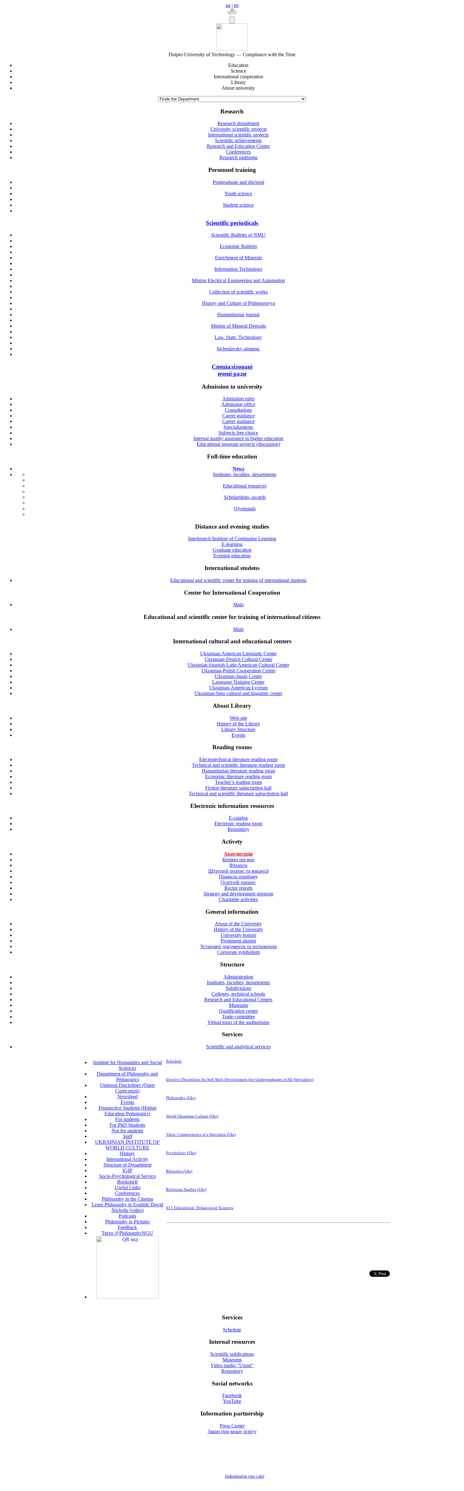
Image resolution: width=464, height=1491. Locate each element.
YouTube (232, 1401)
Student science (238, 205)
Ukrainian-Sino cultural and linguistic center (238, 693)
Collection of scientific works (238, 291)
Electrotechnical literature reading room (238, 759)
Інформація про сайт (245, 1476)
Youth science (238, 193)
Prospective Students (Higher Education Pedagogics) (127, 1110)
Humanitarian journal (238, 314)
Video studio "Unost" (232, 1365)
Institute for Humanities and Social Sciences (127, 1065)
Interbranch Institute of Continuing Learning (232, 538)
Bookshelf (127, 1182)
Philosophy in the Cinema (127, 1199)
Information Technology (238, 269)
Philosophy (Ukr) (180, 1097)
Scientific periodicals (232, 223)
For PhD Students (127, 1125)
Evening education (232, 555)
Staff (127, 1136)
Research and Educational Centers (238, 999)
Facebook (232, 1395)
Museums (238, 1005)
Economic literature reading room (238, 776)
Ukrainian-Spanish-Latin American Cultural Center (238, 665)
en (236, 5)
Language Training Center (238, 682)
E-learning (232, 544)
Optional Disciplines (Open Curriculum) (127, 1088)
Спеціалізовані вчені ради (232, 370)
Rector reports (238, 888)
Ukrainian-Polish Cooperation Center (238, 670)
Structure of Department (128, 1164)
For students (127, 1119)
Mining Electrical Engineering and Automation (238, 280)
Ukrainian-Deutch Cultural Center (238, 659)
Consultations (238, 410)
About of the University (238, 923)
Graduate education (232, 550)
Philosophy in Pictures (127, 1221)
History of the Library (238, 723)
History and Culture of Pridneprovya (238, 303)
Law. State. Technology (238, 337)
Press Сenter (232, 1425)
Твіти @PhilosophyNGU (127, 1233)
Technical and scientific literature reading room (238, 765)
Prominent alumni (238, 940)
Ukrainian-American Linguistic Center (238, 653)
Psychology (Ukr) (181, 1152)
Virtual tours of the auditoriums (238, 1022)
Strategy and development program (238, 893)
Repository (238, 829)
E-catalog (238, 818)
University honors (238, 935)
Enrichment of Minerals (238, 257)
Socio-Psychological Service (127, 1176)
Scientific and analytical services (238, 1046)
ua (228, 5)
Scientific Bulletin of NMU (238, 235)
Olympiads (245, 508)
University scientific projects (238, 129)
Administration (238, 976)
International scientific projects (238, 134)
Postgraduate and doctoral (238, 182)
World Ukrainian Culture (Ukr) (192, 1116)
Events (238, 735)
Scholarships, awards (245, 497)
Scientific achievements (238, 140)
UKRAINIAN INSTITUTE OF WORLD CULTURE (127, 1144)
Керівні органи (238, 859)
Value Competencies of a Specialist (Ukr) (201, 1134)
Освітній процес (238, 882)
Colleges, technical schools (238, 994)
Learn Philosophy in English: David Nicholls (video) (127, 1207)
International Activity (127, 1159)
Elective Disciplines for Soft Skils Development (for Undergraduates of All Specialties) (239, 1079)
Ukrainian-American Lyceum (238, 687)
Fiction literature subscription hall (238, 788)
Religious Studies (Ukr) (186, 1189)
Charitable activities (238, 899)
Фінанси (238, 865)
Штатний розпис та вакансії (238, 871)
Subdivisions (238, 988)
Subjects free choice (238, 432)
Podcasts (127, 1216)
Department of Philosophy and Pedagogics (127, 1076)
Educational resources (244, 485)
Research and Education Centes (238, 146)
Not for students (127, 1130)
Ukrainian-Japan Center (238, 676)
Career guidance (238, 415)
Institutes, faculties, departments (244, 474)
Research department (238, 123)
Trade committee (238, 1016)
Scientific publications (232, 1354)
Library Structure (238, 729)
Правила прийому (238, 876)
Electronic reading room (238, 823)
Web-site (238, 718)
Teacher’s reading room (238, 782)
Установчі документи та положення (238, 946)
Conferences (238, 152)
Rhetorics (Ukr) (179, 1171)
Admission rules (238, 398)
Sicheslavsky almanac (238, 348)
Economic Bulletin (238, 246)
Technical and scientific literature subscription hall (238, 793)
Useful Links (127, 1187)
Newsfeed (127, 1096)
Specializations (238, 427)
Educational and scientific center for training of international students (238, 580)
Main (238, 604)
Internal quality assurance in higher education (238, 438)
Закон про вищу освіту (232, 1431)
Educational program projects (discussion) (238, 444)
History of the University (238, 929)
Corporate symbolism (238, 952)
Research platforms (238, 157)
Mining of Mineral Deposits (238, 326)
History (127, 1153)
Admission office (238, 404)
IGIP (127, 1170)
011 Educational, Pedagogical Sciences (199, 1207)
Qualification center (238, 1011)
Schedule (174, 1061)
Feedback (127, 1227)
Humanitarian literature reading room (238, 770)
